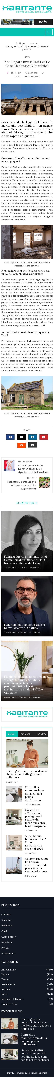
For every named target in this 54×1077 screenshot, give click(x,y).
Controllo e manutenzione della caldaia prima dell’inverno (34, 794)
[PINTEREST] (43, 437)
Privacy (5, 947)
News (27, 57)
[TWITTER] (21, 437)
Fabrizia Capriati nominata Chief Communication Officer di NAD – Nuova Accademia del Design (25, 560)
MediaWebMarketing (37, 1073)
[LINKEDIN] (32, 437)
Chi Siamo (6, 914)
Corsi (4, 931)
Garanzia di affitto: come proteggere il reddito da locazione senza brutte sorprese (35, 818)
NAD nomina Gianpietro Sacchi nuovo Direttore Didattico (24, 626)
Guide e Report (8, 936)
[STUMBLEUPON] (21, 445)
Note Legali (7, 942)
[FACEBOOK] (10, 437)
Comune (45, 305)
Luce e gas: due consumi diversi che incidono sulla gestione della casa (26, 774)
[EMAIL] (32, 445)
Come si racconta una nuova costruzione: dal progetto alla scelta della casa (36, 865)
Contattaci (6, 920)
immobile (48, 360)
